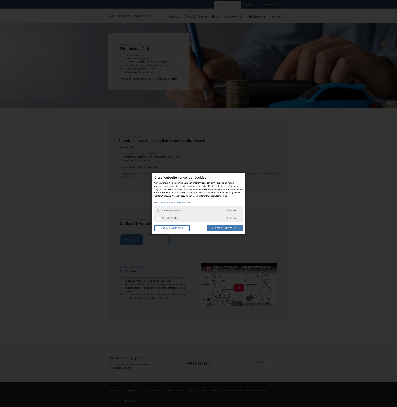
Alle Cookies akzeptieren (225, 228)
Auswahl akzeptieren (172, 228)
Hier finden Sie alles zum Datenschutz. (172, 202)
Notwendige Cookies (172, 210)
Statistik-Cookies (170, 218)
